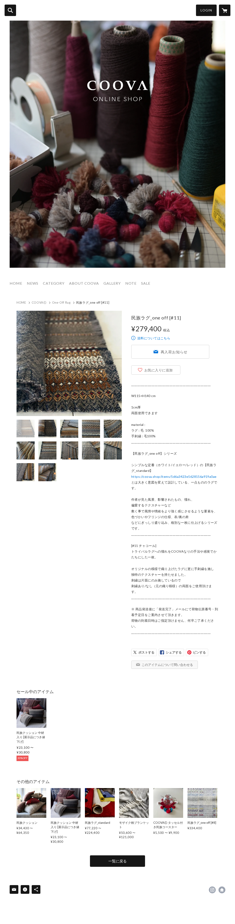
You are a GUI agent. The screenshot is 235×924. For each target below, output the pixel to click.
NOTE (131, 283)
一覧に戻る (117, 861)
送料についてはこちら (153, 338)
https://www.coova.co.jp (221, 889)
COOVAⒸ (39, 302)
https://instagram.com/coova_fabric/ (212, 889)
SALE (145, 283)
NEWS (32, 283)
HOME (16, 283)
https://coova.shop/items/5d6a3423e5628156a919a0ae (174, 476)
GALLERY (112, 283)
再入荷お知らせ (174, 352)
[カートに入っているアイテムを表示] (224, 10)
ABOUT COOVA (84, 283)
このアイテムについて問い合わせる (167, 665)
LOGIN (206, 10)
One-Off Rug (61, 302)
